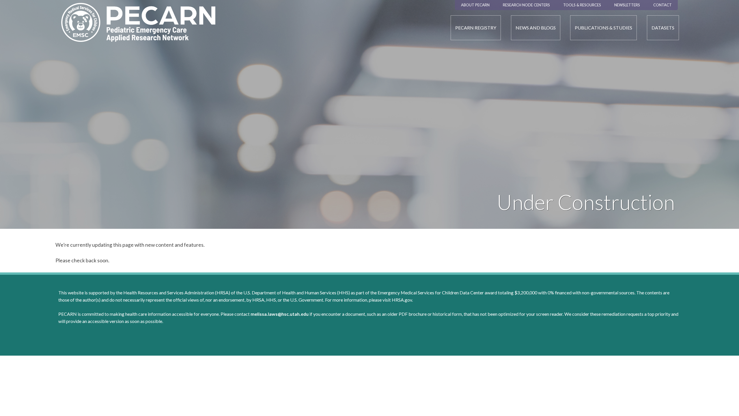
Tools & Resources (582, 5)
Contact (662, 5)
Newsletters (627, 5)
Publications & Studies (603, 27)
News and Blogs (536, 27)
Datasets (663, 27)
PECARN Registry (475, 27)
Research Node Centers (526, 5)
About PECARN (475, 5)
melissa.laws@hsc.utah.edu (280, 314)
